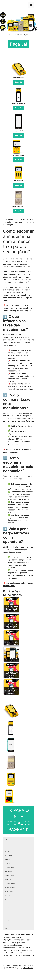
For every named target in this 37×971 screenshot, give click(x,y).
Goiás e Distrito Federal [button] (10, 903)
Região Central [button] (8, 839)
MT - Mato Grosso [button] (9, 912)
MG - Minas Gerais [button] (9, 871)
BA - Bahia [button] (7, 895)
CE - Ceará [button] (7, 899)
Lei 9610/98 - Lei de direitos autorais (18, 955)
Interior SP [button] (7, 863)
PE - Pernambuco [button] (9, 891)
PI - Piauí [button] (7, 916)
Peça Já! (18, 44)
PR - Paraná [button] (8, 879)
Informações (14, 219)
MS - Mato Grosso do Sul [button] (11, 907)
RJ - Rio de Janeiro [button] (9, 867)
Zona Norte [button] (8, 843)
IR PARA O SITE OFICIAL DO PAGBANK (18, 820)
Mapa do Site (28, 968)
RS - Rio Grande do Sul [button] (10, 887)
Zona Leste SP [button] (8, 847)
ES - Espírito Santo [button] (9, 875)
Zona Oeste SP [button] (8, 855)
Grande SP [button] (7, 859)
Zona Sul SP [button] (8, 851)
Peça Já (18, 82)
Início (5, 219)
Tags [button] (6, 928)
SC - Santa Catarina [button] (10, 883)
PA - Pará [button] (7, 924)
